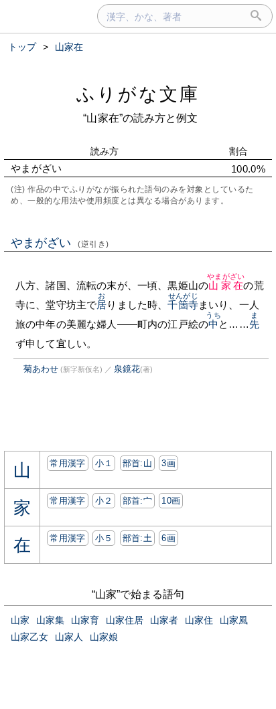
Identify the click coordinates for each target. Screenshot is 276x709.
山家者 (164, 620)
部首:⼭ (137, 463)
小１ (104, 463)
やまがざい (60, 242)
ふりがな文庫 (138, 94)
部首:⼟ (137, 538)
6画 (168, 538)
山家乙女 (29, 636)
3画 (168, 463)
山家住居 (124, 620)
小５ (104, 538)
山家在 (226, 285)
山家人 (69, 636)
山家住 (199, 620)
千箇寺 (182, 304)
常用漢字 (67, 463)
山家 (20, 620)
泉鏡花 (127, 369)
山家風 (234, 620)
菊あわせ (40, 369)
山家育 (85, 620)
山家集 (50, 620)
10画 (170, 501)
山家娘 (104, 636)
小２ (104, 501)
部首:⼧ (137, 501)
